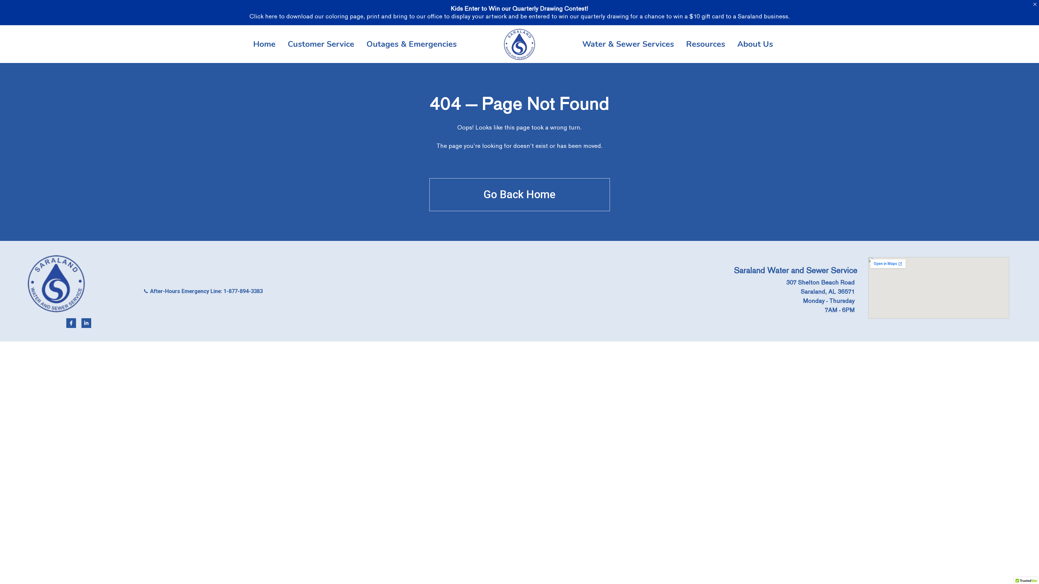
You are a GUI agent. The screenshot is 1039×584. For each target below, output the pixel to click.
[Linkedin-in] (86, 323)
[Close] (1035, 4)
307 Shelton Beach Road (820, 282)
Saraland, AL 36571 (828, 291)
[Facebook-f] (71, 323)
